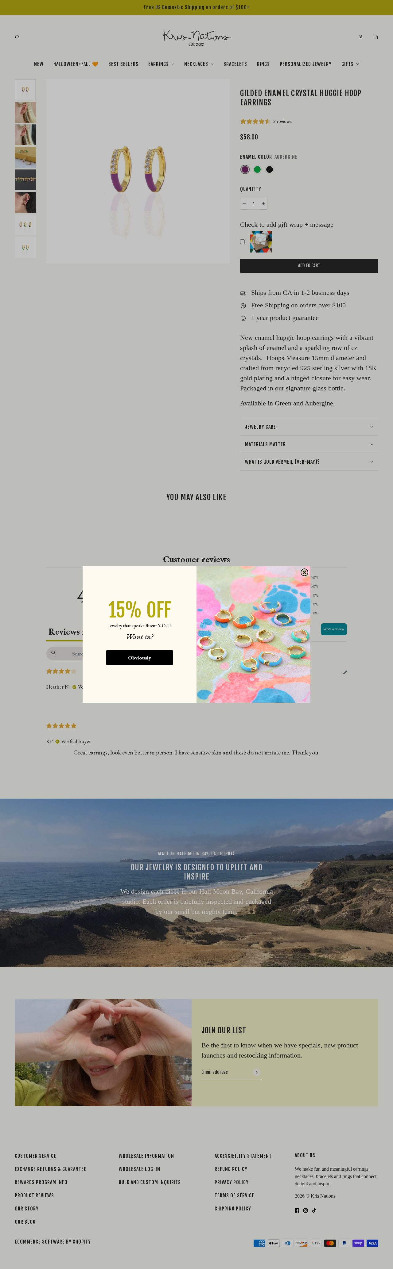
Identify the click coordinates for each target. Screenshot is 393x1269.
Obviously (139, 657)
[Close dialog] (304, 572)
